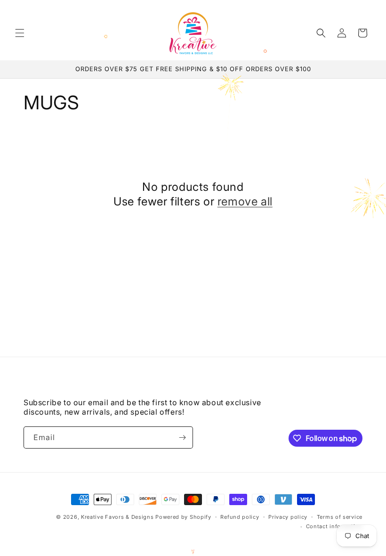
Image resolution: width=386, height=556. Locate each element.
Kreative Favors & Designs (117, 517)
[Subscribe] (182, 437)
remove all (245, 201)
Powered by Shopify (183, 517)
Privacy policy (287, 517)
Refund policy (239, 517)
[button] (19, 33)
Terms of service (339, 517)
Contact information (334, 526)
